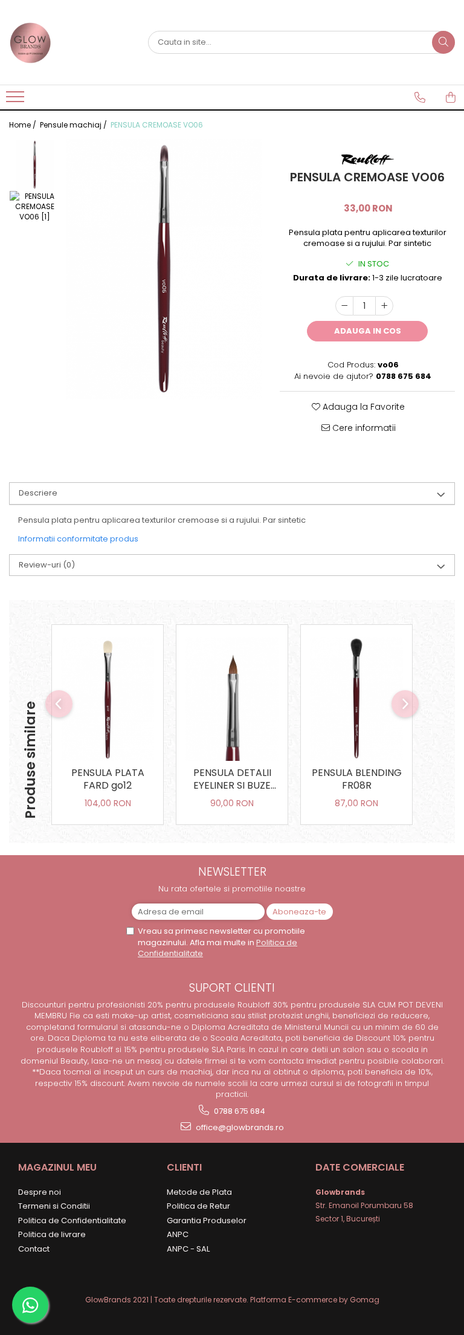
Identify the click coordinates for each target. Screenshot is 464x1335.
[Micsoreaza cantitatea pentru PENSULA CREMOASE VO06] (344, 305)
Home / (23, 125)
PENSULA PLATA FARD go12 (107, 779)
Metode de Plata (199, 1192)
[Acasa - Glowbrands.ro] (69, 42)
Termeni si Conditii (54, 1206)
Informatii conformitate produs (78, 539)
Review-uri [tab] (47, 565)
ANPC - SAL (188, 1249)
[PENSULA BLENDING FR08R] (356, 699)
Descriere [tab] (38, 493)
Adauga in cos (367, 331)
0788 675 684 (238, 1111)
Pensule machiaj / (74, 125)
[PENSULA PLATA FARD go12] (107, 699)
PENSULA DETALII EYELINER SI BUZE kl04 (232, 780)
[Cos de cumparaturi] (450, 97)
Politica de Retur (198, 1206)
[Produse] (16, 100)
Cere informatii (363, 428)
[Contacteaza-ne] (420, 97)
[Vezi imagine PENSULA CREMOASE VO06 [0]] (35, 165)
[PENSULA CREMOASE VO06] (164, 269)
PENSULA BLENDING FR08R (357, 779)
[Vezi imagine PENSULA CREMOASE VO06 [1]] (35, 206)
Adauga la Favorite (362, 407)
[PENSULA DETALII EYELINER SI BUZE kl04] (232, 699)
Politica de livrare (52, 1234)
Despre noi (39, 1192)
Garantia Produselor (206, 1220)
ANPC (177, 1234)
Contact (34, 1249)
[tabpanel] (164, 269)
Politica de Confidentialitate (72, 1220)
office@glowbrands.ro (239, 1127)
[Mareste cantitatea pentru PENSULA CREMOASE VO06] (384, 305)
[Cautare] (443, 42)
